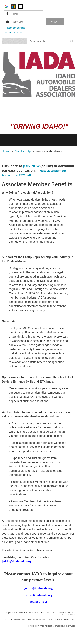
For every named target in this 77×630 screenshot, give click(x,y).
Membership (23, 151)
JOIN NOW (31, 166)
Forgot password (14, 32)
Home (5, 151)
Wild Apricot (46, 625)
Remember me (16, 27)
